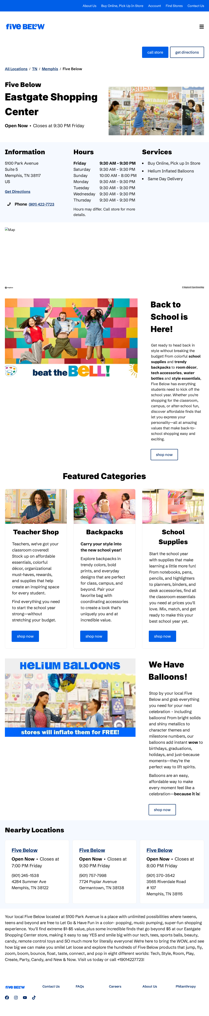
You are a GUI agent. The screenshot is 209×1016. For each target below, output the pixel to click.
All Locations (16, 68)
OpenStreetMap (198, 287)
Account (154, 6)
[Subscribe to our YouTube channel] (25, 998)
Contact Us (196, 6)
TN (34, 68)
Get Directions (187, 52)
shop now (162, 809)
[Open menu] (201, 26)
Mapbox (187, 287)
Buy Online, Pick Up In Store (122, 6)
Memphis (50, 68)
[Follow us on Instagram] (16, 998)
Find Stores (174, 6)
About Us (89, 6)
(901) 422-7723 (41, 204)
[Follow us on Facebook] (7, 998)
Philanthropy (186, 986)
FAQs (80, 986)
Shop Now (164, 454)
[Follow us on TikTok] (34, 998)
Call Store (155, 52)
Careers (115, 986)
